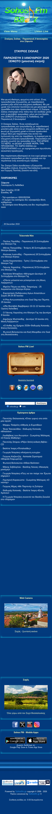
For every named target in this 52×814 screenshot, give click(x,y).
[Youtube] (29, 726)
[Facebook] (15, 726)
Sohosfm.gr (20, 791)
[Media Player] (19, 390)
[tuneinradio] (44, 784)
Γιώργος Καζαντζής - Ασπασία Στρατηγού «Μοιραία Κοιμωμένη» (21, 457)
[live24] (20, 784)
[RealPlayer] (33, 390)
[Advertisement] (26, 550)
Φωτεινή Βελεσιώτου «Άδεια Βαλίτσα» (21, 463)
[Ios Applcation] (37, 743)
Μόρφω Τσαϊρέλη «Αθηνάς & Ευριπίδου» (22, 425)
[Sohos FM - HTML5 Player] (12, 390)
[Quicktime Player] (40, 390)
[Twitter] (22, 726)
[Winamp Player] (26, 390)
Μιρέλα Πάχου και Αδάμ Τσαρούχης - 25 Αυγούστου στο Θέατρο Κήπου (21, 287)
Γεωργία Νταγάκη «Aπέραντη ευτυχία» (21, 452)
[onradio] (7, 784)
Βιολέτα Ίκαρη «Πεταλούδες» (17, 448)
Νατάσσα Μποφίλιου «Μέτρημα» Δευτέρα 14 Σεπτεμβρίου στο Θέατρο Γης (23, 274)
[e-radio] (32, 784)
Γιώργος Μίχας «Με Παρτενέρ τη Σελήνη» (23, 486)
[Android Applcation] (15, 743)
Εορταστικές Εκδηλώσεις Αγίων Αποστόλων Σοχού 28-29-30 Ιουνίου (23, 294)
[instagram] (37, 726)
